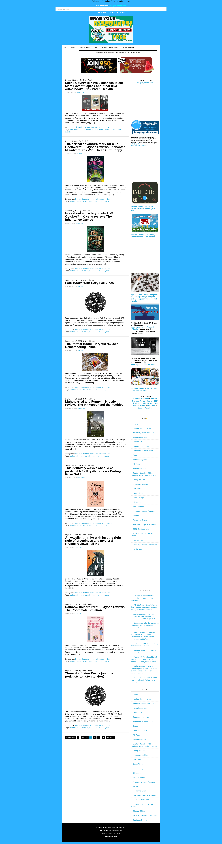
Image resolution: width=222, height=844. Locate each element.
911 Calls (137, 489)
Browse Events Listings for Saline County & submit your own (143, 209)
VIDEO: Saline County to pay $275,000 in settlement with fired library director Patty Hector (144, 607)
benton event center (100, 129)
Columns (85, 199)
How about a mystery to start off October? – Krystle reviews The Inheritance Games (89, 216)
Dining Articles (139, 480)
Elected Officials (139, 540)
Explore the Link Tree (142, 428)
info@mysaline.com (118, 6)
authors (73, 201)
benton (88, 129)
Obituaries (137, 502)
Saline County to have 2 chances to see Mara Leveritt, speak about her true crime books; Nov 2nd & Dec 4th (94, 86)
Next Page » (110, 737)
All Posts (136, 464)
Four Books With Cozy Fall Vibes (89, 283)
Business (145, 399)
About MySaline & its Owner (144, 433)
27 (90, 737)
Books (77, 199)
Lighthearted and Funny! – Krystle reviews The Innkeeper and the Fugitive (94, 403)
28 (94, 737)
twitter (119, 833)
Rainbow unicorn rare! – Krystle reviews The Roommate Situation (95, 608)
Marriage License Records (144, 511)
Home (135, 424)
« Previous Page (70, 737)
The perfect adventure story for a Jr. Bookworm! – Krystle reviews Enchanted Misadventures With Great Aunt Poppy (95, 147)
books (112, 129)
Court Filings (138, 493)
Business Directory (141, 549)
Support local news (141, 446)
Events (101, 127)
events (68, 132)
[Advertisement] (145, 103)
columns (99, 201)
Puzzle (142, 406)
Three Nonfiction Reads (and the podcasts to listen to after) (89, 675)
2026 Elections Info (141, 529)
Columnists (147, 403)
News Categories (140, 460)
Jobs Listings (138, 498)
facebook (104, 833)
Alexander (79, 127)
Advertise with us (140, 437)
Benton (87, 127)
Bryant (94, 127)
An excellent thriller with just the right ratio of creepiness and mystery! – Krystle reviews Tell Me (93, 540)
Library (107, 127)
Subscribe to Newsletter (143, 451)
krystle (106, 201)
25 (83, 737)
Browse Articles (145, 408)
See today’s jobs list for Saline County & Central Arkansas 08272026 (145, 625)
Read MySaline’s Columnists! (145, 545)
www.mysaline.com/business (143, 364)
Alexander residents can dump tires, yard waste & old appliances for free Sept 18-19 (143, 616)
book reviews (82, 201)
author (82, 129)
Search (136, 455)
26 (86, 737)
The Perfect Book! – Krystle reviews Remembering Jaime (91, 345)
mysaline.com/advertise (138, 145)
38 (103, 737)
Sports (149, 401)
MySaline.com (102, 6)
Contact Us (137, 442)
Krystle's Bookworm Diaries (101, 199)
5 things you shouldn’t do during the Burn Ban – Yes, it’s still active (143, 598)
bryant (118, 129)
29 (98, 737)
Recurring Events (140, 520)
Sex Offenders (139, 507)
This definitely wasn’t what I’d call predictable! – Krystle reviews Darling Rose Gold (93, 471)
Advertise (151, 406)
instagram (112, 833)
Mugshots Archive (140, 484)
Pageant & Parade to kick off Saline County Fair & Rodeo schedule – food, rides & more (144, 659)
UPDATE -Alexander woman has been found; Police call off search (144, 680)
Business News (139, 469)
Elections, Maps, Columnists (145, 524)
